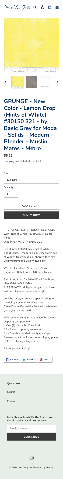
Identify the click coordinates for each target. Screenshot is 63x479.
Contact (12, 401)
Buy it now (31, 215)
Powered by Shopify (43, 467)
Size (6, 173)
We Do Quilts (25, 467)
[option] (18, 82)
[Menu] (57, 7)
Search (11, 392)
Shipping (9, 161)
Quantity (8, 187)
